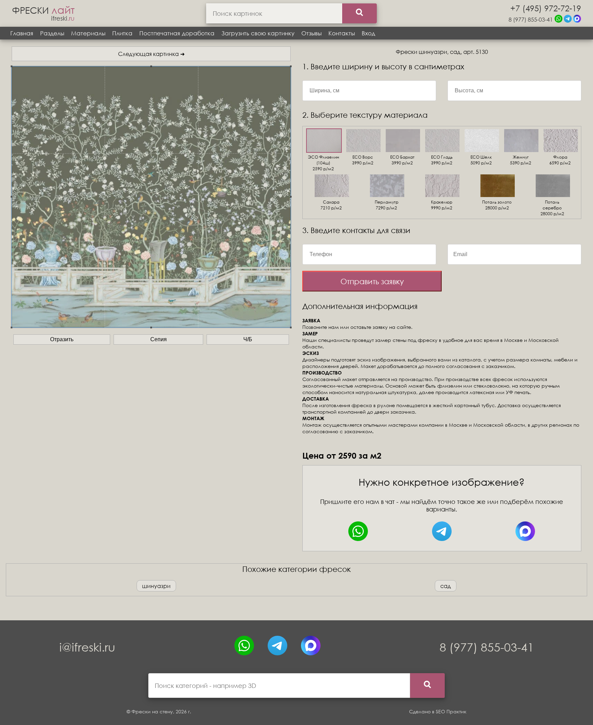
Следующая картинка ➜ (151, 53)
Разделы (52, 33)
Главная (21, 33)
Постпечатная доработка (176, 33)
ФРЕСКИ (43, 9)
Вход (368, 33)
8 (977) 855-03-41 (531, 19)
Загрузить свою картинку (257, 33)
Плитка (122, 33)
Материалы (88, 33)
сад (445, 585)
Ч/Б (247, 339)
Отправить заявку (372, 281)
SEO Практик (451, 711)
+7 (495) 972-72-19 (545, 8)
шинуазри (156, 585)
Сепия (158, 339)
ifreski (62, 18)
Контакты (341, 33)
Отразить (61, 339)
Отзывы (311, 33)
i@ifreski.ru (87, 647)
